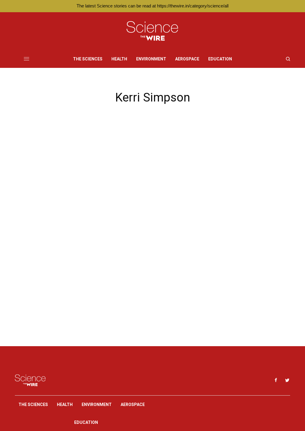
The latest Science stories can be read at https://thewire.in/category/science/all (152, 5)
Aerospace (133, 404)
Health (65, 404)
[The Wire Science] (152, 31)
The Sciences (33, 404)
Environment (97, 404)
